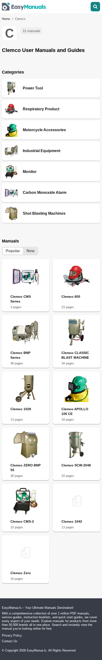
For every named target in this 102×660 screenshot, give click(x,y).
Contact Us (9, 641)
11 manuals (31, 31)
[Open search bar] (95, 6)
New (30, 251)
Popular (13, 251)
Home (6, 19)
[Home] (24, 6)
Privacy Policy (12, 635)
